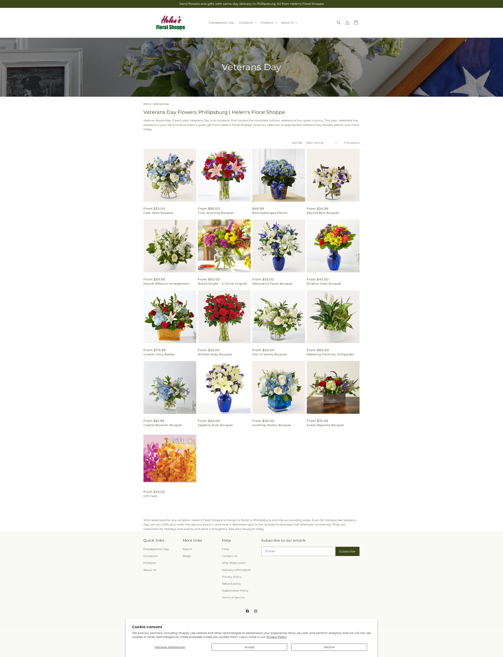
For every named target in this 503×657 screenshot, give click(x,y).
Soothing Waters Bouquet (271, 425)
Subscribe (347, 551)
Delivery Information (236, 570)
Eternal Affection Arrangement (166, 283)
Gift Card (150, 496)
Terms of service (233, 597)
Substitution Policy (235, 591)
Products (149, 563)
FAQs (225, 549)
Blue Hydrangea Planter (270, 213)
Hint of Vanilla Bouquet (269, 354)
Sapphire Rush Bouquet (215, 425)
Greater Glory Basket (159, 354)
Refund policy (231, 584)
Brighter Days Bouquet (324, 283)
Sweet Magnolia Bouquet (325, 425)
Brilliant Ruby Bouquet (215, 354)
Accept (249, 647)
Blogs (187, 556)
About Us (149, 570)
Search (187, 549)
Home (147, 103)
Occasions (150, 556)
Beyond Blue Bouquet (323, 213)
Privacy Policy (276, 637)
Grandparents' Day (156, 549)
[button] (247, 22)
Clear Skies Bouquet (158, 213)
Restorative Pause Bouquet (272, 283)
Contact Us (229, 556)
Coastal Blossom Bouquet (162, 425)
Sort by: (297, 142)
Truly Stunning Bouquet (216, 213)
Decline (329, 647)
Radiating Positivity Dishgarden (330, 354)
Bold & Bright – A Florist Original (222, 283)
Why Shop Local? (234, 563)
